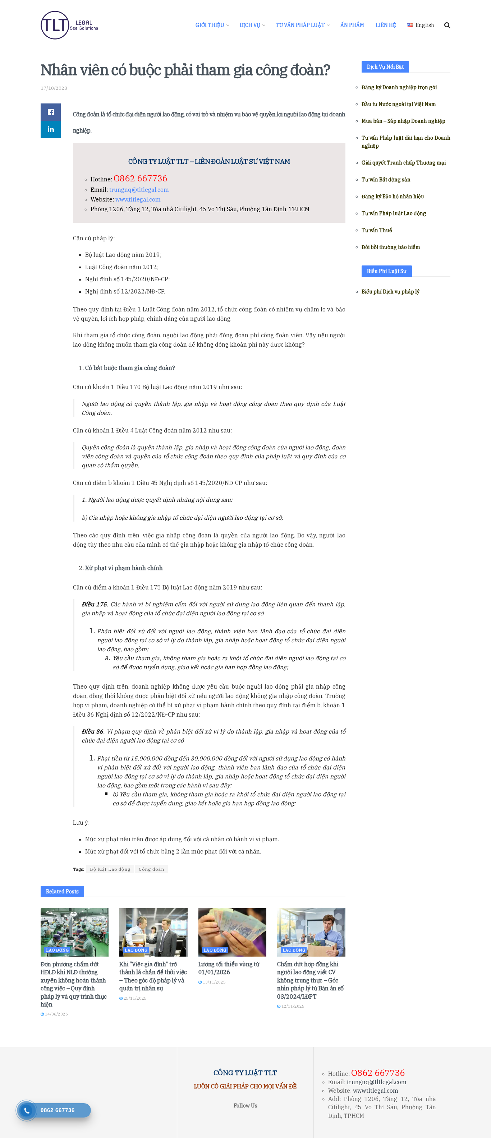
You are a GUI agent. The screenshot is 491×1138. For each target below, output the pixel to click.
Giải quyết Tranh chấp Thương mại (404, 162)
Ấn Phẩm (352, 25)
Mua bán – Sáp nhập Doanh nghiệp (403, 121)
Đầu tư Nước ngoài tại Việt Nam (399, 104)
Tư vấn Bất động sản (386, 179)
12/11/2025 (292, 1006)
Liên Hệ (386, 25)
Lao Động (57, 950)
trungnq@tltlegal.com (139, 189)
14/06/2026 (56, 1014)
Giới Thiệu (210, 25)
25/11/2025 (135, 998)
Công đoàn (151, 869)
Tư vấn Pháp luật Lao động (394, 213)
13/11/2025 (214, 982)
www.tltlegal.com (138, 199)
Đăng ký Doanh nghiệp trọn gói (399, 87)
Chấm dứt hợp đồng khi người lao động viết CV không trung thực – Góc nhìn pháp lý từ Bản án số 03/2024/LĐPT (310, 980)
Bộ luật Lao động (110, 869)
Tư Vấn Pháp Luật (300, 25)
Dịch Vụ (250, 25)
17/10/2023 (54, 88)
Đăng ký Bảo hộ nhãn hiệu (393, 196)
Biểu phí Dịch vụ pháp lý (390, 291)
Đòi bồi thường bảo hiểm (391, 247)
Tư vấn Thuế (377, 230)
